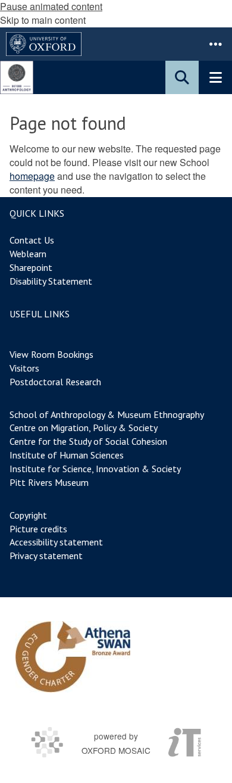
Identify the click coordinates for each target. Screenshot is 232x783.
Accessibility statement (56, 542)
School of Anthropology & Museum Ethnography (107, 414)
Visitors (24, 368)
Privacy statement (46, 555)
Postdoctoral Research (55, 382)
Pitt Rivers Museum (49, 482)
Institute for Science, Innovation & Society (95, 469)
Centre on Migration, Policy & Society (83, 427)
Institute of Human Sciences (67, 455)
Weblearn (28, 254)
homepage (32, 176)
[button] (215, 44)
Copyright (28, 515)
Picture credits (38, 529)
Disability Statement (51, 281)
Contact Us (32, 240)
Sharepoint (31, 267)
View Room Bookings (51, 354)
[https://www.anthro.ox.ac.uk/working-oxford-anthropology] (72, 656)
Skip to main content (43, 20)
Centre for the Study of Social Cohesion (88, 441)
